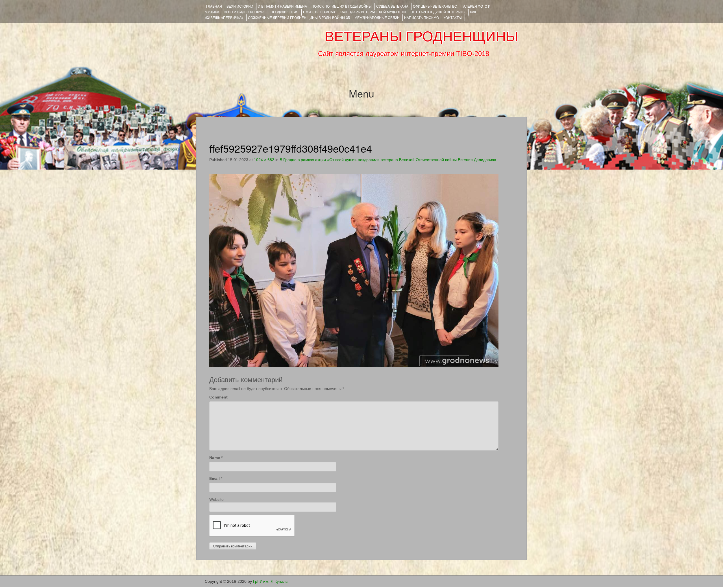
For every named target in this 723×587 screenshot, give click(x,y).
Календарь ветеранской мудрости (373, 12)
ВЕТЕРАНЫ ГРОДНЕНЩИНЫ (421, 36)
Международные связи (377, 18)
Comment (218, 397)
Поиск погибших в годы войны (342, 6)
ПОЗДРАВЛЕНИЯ (285, 12)
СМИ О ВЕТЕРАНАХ (319, 12)
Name (214, 457)
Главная (214, 6)
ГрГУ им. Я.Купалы (270, 581)
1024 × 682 (264, 159)
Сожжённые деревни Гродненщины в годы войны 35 (299, 18)
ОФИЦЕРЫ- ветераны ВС (435, 6)
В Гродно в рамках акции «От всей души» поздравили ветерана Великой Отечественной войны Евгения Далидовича (388, 159)
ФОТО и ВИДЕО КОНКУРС (245, 12)
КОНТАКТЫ (452, 18)
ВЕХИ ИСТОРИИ (240, 6)
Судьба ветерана (392, 6)
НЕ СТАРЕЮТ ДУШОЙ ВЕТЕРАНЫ (437, 12)
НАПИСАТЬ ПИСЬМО (421, 18)
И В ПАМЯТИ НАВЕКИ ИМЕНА (282, 6)
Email (214, 478)
